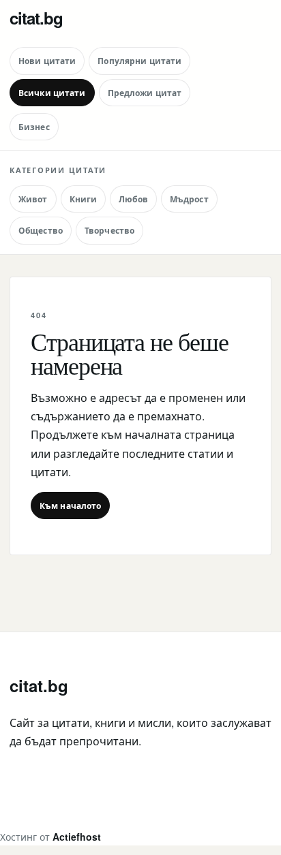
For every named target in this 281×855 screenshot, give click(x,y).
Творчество (109, 230)
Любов (133, 199)
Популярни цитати (139, 61)
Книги (84, 199)
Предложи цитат (145, 93)
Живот (33, 199)
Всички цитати (52, 93)
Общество (40, 230)
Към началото (70, 505)
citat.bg (36, 18)
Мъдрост (189, 199)
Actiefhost (77, 836)
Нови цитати (47, 61)
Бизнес (34, 127)
